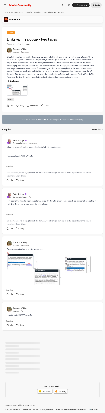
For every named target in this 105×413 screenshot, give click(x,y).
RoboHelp (28, 12)
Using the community (12, 410)
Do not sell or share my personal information (71, 410)
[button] (5, 6)
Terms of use (27, 410)
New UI (10, 99)
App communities (17, 12)
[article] (52, 160)
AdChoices (94, 410)
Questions (37, 12)
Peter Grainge (18, 140)
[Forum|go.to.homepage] (20, 5)
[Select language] (69, 5)
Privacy (35, 410)
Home (6, 12)
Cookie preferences (46, 410)
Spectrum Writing (20, 49)
